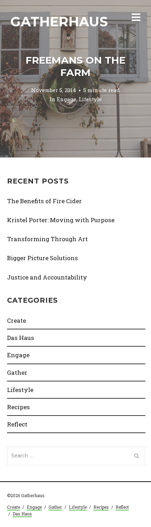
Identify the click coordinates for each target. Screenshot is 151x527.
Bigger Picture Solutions (42, 258)
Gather (17, 372)
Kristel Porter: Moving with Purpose (60, 220)
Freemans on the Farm (75, 66)
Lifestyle (90, 99)
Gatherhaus (59, 22)
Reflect (17, 424)
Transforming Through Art (47, 239)
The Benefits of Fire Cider (44, 201)
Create (16, 320)
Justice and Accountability (47, 277)
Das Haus (20, 338)
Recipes (18, 407)
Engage (66, 99)
